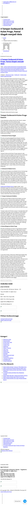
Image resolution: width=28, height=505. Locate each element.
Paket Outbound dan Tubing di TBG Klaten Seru (15, 367)
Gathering (5, 346)
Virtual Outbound (7, 361)
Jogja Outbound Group (6, 491)
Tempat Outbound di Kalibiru (11, 71)
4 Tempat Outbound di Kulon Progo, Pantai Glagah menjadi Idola (12, 61)
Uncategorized (6, 359)
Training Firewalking (8, 358)
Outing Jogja (23, 75)
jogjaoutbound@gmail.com (9, 1)
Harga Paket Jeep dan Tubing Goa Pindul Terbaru (15, 375)
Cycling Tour (6, 345)
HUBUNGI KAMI (7, 25)
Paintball (5, 353)
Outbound (16, 75)
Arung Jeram (6, 343)
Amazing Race (6, 341)
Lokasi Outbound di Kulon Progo (12, 66)
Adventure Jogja (10, 75)
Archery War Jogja (7, 342)
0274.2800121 (6, 3)
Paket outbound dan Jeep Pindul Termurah (13, 377)
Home (4, 38)
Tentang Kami (6, 19)
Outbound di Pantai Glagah (13, 68)
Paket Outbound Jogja (8, 21)
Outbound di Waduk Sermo (7, 186)
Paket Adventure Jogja (8, 22)
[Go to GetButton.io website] (25, 503)
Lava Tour (5, 349)
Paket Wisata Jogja (7, 24)
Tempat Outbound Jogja (6, 319)
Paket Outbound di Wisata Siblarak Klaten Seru (14, 368)
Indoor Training (7, 348)
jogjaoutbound (6, 50)
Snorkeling (5, 356)
